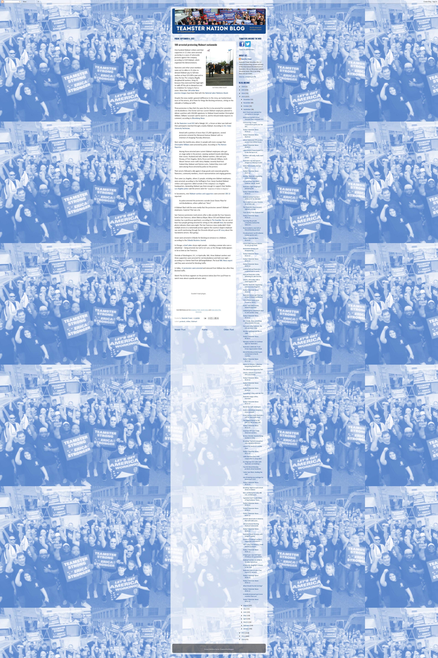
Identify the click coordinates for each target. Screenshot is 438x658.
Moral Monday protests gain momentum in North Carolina (252, 354)
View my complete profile (247, 77)
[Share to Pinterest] (218, 318)
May (245, 615)
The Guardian (216, 220)
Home (204, 330)
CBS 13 (227, 194)
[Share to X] (213, 318)
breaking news (195, 310)
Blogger (231, 649)
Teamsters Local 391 (187, 123)
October (246, 106)
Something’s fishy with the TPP (253, 393)
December (247, 99)
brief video (188, 245)
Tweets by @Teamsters (246, 50)
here (221, 223)
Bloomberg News (198, 118)
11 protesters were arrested (192, 268)
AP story (221, 230)
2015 (243, 90)
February (246, 625)
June (245, 612)
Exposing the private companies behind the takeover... (251, 223)
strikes (188, 321)
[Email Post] (204, 318)
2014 (243, 93)
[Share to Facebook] (215, 318)
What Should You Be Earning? (252, 586)
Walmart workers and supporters (202, 194)
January (246, 629)
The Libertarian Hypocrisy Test (253, 369)
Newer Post (180, 330)
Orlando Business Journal (196, 240)
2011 (243, 636)
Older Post (229, 330)
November (247, 103)
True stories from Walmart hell (253, 212)
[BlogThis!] (211, 318)
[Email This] (209, 318)
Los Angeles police (181, 189)
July (244, 609)
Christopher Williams (182, 145)
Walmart (194, 321)
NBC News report (225, 261)
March (245, 622)
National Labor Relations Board (216, 93)
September (247, 109)
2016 (243, 87)
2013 (243, 97)
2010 (243, 639)
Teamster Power (246, 59)
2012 (243, 633)
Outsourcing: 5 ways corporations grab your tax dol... (253, 124)
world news (204, 310)
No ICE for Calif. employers (252, 407)
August (245, 605)
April (245, 619)
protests (182, 321)
